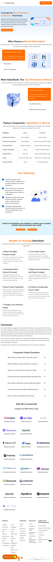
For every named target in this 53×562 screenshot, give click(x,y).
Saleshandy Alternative (43, 447)
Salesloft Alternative (26, 434)
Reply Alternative (26, 447)
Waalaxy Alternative (9, 447)
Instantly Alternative (9, 459)
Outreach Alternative (9, 434)
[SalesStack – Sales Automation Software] (9, 3)
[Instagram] (22, 558)
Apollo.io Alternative (26, 497)
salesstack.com (38, 559)
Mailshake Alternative (26, 484)
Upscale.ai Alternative (9, 497)
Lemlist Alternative (26, 421)
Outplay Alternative (9, 421)
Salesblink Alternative (26, 472)
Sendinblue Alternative (26, 459)
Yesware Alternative (9, 484)
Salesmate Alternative (9, 472)
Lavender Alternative (9, 510)
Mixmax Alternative (43, 472)
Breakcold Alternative (43, 497)
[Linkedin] (19, 560)
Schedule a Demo (46, 3)
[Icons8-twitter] (19, 558)
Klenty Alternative (43, 421)
